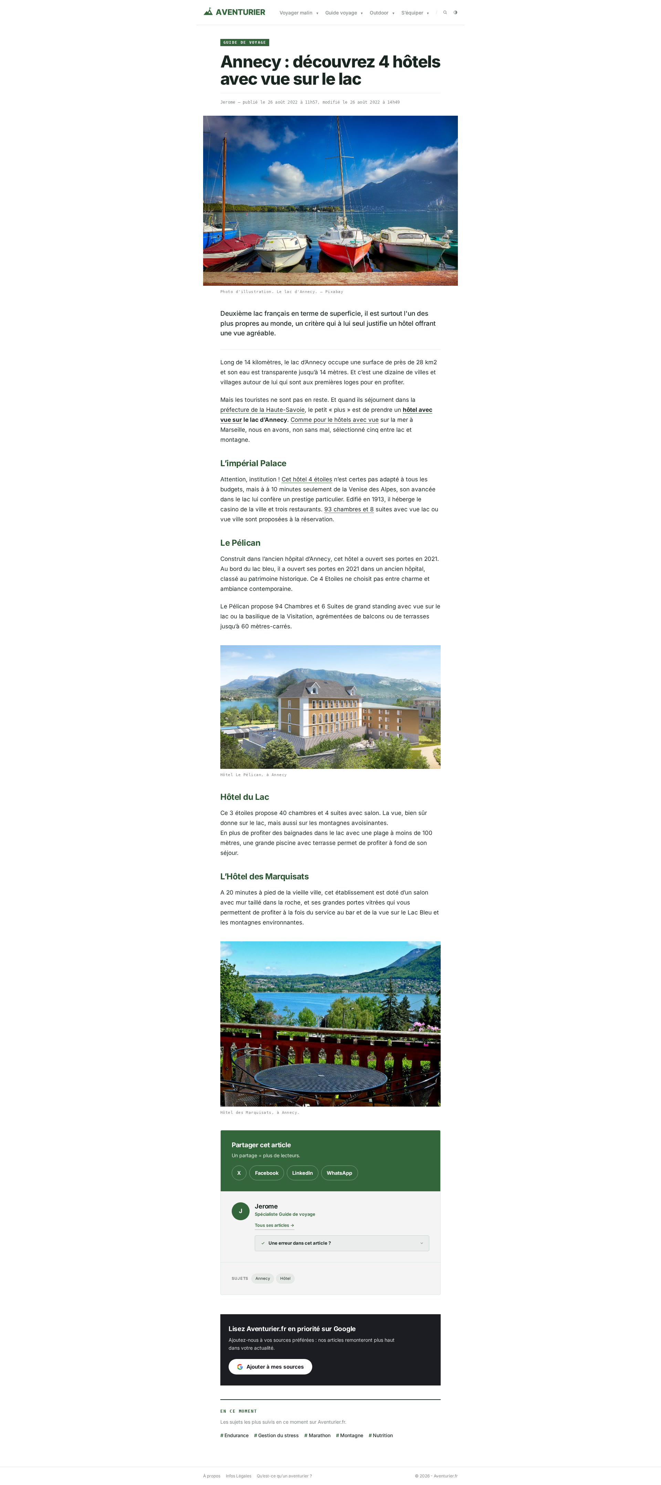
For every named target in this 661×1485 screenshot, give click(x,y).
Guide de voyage (244, 42)
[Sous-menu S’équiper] (428, 13)
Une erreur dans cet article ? (300, 1243)
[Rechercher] (445, 12)
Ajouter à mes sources (275, 1366)
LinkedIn (302, 1173)
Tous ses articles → (274, 1225)
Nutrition (383, 1435)
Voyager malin (296, 12)
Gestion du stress (278, 1435)
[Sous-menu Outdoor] (393, 13)
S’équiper (412, 12)
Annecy (262, 1278)
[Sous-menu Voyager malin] (317, 13)
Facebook (267, 1173)
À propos (211, 1475)
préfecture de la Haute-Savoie (262, 409)
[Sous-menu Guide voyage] (361, 13)
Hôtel (285, 1278)
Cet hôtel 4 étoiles (307, 479)
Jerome (227, 102)
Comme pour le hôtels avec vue (335, 419)
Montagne (351, 1435)
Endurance (236, 1435)
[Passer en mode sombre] (455, 12)
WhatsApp (339, 1173)
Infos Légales (238, 1475)
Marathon (319, 1435)
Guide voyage (341, 12)
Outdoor (379, 12)
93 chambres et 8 (349, 509)
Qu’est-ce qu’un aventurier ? (284, 1475)
